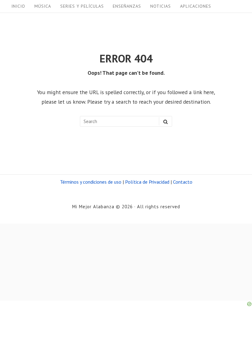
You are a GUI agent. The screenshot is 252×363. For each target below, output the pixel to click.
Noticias (160, 6)
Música (42, 6)
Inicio (18, 6)
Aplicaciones (195, 6)
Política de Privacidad (147, 182)
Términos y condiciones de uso (90, 182)
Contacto (182, 182)
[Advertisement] (126, 262)
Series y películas (82, 6)
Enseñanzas (127, 6)
